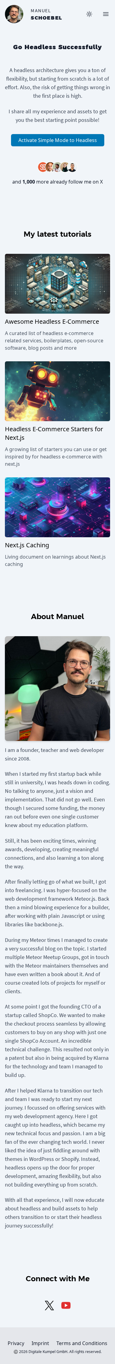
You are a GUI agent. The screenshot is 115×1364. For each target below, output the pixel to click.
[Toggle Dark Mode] (89, 14)
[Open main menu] (105, 14)
